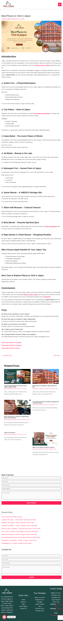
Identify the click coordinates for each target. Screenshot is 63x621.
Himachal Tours (39, 608)
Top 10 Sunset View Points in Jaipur (12, 517)
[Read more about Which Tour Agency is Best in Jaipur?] (45, 438)
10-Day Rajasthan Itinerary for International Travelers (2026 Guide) (21, 537)
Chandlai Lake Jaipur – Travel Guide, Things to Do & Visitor (19, 519)
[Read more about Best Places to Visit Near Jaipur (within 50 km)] (45, 376)
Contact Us (23, 608)
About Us (23, 602)
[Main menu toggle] (60, 4)
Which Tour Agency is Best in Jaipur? (43, 447)
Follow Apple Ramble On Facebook (12, 342)
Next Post (57, 355)
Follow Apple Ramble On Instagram (12, 345)
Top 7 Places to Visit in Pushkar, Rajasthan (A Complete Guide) (45, 402)
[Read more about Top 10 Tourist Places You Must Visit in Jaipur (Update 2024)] (17, 376)
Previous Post (6, 355)
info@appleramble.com (56, 615)
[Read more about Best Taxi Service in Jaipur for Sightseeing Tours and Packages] (17, 407)
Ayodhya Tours (39, 610)
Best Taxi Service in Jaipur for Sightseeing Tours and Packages (16, 417)
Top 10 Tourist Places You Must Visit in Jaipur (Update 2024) (15, 386)
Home (23, 599)
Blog (3, 19)
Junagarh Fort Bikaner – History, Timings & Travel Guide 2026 (19, 525)
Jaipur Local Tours (39, 597)
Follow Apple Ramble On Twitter (11, 348)
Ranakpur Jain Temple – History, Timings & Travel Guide (18, 522)
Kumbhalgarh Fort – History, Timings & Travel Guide (16, 543)
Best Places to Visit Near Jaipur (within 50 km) (44, 386)
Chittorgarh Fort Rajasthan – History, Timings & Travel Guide (19, 540)
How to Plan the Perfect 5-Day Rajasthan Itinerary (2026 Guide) (20, 531)
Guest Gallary (23, 606)
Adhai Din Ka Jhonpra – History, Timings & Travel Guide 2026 (19, 534)
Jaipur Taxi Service (9, 432)
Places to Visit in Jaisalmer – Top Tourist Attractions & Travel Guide (21, 528)
